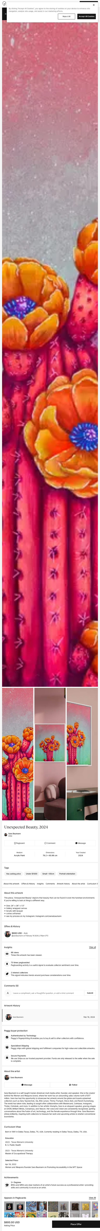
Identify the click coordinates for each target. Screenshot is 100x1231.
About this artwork (11, 884)
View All (92, 1197)
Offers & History (28, 884)
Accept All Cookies (86, 16)
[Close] (94, 5)
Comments (50, 884)
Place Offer (76, 1224)
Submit (90, 993)
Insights (40, 884)
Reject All (66, 16)
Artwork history (63, 884)
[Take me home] (4, 3)
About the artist (78, 884)
